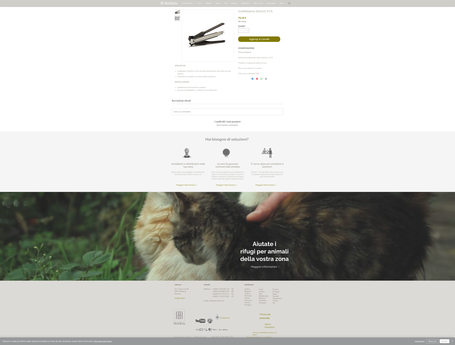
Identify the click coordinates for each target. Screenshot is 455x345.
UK (274, 303)
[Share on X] (266, 78)
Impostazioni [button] (419, 341)
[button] (289, 3)
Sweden (276, 296)
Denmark (248, 296)
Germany (248, 300)
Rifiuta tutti (432, 341)
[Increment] (247, 30)
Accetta (444, 341)
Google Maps (180, 298)
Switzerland (277, 298)
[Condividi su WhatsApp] (261, 78)
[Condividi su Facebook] (252, 78)
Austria (247, 289)
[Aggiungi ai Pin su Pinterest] (257, 78)
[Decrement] (240, 30)
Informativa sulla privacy (103, 341)
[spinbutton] (244, 30)
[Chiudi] (452, 341)
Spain (275, 294)
